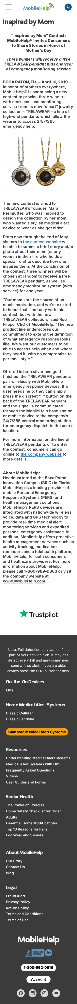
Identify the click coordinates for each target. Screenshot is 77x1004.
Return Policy (17, 908)
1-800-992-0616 (38, 967)
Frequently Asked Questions (30, 770)
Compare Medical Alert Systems (37, 732)
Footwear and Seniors (25, 835)
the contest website (42, 241)
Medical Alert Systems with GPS (33, 764)
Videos (12, 776)
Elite (9, 690)
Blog (10, 873)
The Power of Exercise (25, 805)
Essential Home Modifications (31, 823)
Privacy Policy (18, 902)
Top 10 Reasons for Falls (27, 829)
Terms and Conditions (25, 914)
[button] (8, 7)
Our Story (14, 861)
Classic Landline (20, 719)
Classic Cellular (19, 713)
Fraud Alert (15, 896)
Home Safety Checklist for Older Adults (33, 814)
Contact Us (15, 867)
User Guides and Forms (26, 782)
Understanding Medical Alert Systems (38, 758)
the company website (41, 454)
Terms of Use (17, 920)
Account (38, 979)
